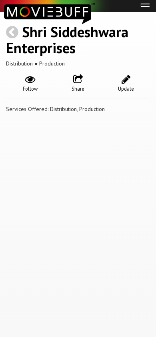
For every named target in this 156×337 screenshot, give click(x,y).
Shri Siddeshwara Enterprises (67, 39)
